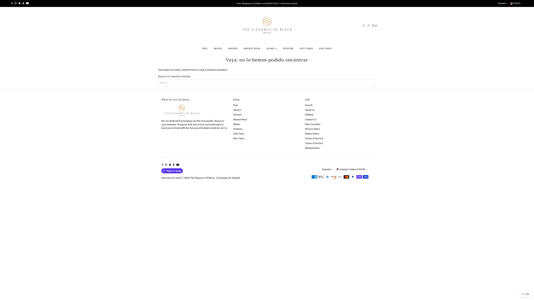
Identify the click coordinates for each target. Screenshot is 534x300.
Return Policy (312, 133)
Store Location (312, 124)
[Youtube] (27, 3)
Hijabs (270, 48)
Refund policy (312, 148)
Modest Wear (252, 48)
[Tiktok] (23, 3)
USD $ (516, 3)
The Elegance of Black (202, 178)
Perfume (288, 48)
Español (502, 3)
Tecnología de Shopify (228, 178)
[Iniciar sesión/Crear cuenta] (368, 25)
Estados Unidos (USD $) (352, 169)
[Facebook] (12, 3)
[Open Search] (364, 25)
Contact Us (310, 119)
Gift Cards (306, 48)
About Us (310, 110)
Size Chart (325, 48)
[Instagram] (15, 3)
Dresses (233, 48)
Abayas (218, 48)
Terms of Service (314, 138)
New (204, 48)
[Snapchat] (19, 3)
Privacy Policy (312, 129)
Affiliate (309, 114)
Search (308, 105)
